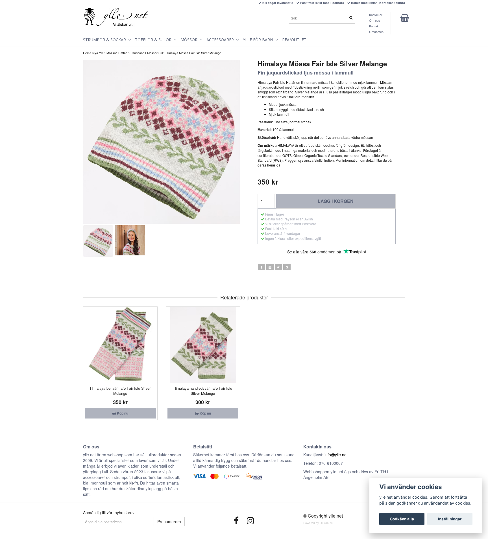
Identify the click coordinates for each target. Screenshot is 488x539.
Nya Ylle (98, 53)
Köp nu (122, 413)
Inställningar (450, 519)
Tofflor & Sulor (154, 39)
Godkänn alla (402, 519)
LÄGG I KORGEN (336, 201)
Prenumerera (169, 521)
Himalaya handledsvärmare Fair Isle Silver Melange (202, 390)
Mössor (190, 39)
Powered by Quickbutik (318, 523)
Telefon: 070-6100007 (323, 463)
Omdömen (376, 31)
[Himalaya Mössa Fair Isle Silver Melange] (161, 142)
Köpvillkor (375, 14)
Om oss (374, 20)
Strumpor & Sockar (105, 39)
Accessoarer (221, 39)
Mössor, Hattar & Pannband (125, 53)
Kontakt (374, 26)
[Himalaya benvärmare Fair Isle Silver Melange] (120, 345)
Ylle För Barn (259, 39)
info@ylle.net (336, 454)
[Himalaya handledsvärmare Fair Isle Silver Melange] (203, 345)
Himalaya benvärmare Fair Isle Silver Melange (120, 390)
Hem (86, 53)
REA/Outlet (294, 39)
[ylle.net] (116, 17)
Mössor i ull (155, 53)
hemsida (273, 165)
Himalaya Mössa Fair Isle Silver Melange (193, 53)
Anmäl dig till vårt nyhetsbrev (108, 512)
